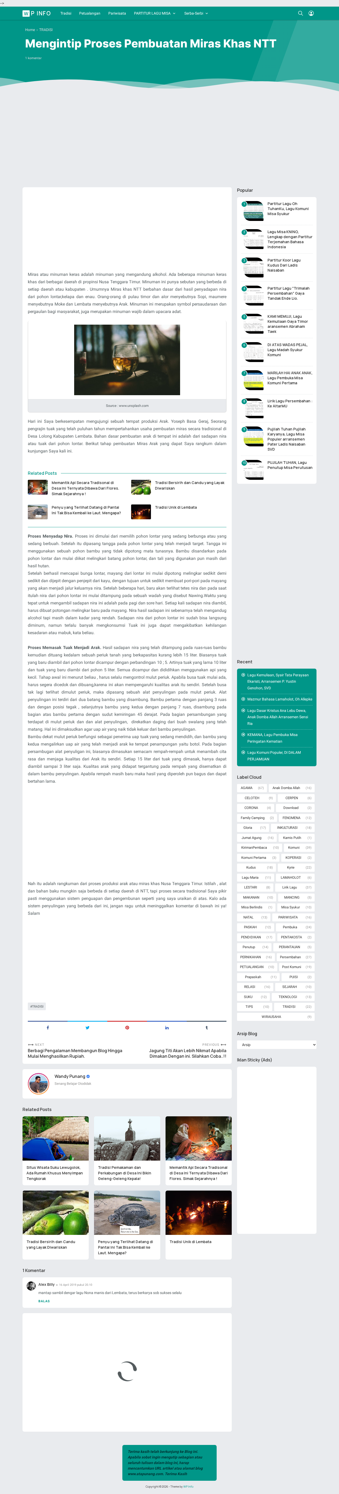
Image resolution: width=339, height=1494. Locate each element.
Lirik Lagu (289, 887)
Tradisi (65, 13)
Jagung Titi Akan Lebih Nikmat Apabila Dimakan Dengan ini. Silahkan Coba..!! (187, 1053)
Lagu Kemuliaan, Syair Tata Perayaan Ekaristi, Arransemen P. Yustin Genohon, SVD (278, 681)
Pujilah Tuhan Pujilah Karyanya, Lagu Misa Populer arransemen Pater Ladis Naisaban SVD (286, 439)
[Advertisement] (169, 142)
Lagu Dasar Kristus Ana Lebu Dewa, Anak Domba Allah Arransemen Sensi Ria (277, 717)
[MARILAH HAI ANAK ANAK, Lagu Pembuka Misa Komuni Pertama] (254, 380)
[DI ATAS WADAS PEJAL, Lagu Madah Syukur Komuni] (254, 352)
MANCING (292, 897)
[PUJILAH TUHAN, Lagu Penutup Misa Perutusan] (254, 470)
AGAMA (246, 788)
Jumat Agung (251, 838)
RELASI (249, 987)
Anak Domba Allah (286, 788)
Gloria (247, 828)
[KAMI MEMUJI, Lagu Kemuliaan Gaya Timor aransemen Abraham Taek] (254, 324)
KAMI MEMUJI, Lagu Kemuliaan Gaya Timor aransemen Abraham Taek (287, 324)
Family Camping (253, 818)
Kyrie (291, 867)
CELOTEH (252, 798)
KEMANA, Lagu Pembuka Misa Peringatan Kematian (272, 738)
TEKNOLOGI (288, 997)
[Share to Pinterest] (127, 1027)
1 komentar (33, 58)
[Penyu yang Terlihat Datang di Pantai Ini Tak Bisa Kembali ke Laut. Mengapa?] (38, 511)
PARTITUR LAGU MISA (152, 13)
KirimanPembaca (254, 848)
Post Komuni (291, 967)
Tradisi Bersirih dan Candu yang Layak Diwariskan (189, 485)
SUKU (248, 997)
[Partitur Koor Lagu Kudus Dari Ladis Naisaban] (254, 267)
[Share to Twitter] (87, 1027)
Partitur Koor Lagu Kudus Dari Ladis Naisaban (284, 265)
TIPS (249, 1007)
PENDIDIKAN (251, 937)
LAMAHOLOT (291, 877)
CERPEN (292, 798)
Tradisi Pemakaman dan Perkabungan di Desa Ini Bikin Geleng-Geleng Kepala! (124, 1173)
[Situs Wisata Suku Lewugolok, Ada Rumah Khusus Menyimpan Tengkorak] (56, 1138)
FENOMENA (291, 818)
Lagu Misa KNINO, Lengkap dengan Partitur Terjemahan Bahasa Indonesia (290, 239)
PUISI (293, 977)
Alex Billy (46, 1284)
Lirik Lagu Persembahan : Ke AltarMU (290, 403)
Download (290, 808)
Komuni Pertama (253, 858)
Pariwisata (117, 13)
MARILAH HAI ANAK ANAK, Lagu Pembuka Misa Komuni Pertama (290, 377)
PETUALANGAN (252, 967)
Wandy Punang (70, 1076)
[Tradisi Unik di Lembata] (141, 511)
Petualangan (89, 13)
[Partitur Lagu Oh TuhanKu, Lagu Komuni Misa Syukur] (254, 211)
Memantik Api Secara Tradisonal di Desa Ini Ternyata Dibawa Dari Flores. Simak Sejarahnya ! (85, 488)
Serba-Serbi (193, 13)
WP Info (37, 13)
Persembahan (290, 957)
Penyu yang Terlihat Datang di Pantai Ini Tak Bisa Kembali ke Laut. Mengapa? (86, 510)
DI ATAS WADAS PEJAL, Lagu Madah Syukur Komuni (287, 349)
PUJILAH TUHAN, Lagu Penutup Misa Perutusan (290, 465)
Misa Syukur (290, 907)
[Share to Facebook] (48, 1027)
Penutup (249, 947)
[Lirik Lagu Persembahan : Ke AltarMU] (254, 408)
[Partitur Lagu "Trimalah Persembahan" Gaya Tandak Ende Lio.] (254, 296)
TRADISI (37, 1006)
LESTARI (250, 887)
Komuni (294, 848)
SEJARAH (289, 987)
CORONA (251, 808)
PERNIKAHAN (250, 957)
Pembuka (290, 927)
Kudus (251, 867)
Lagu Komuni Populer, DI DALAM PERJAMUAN (274, 755)
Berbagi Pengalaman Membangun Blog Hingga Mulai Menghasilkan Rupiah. (75, 1053)
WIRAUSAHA (271, 1017)
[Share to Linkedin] (167, 1027)
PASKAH (250, 927)
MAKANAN (251, 897)
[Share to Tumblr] (206, 1027)
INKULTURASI (287, 828)
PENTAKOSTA (291, 937)
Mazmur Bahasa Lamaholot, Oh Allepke (279, 699)
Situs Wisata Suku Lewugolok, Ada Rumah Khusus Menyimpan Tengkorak (54, 1173)
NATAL (248, 917)
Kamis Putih (292, 838)
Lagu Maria (250, 877)
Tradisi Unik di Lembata (176, 507)
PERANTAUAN (289, 947)
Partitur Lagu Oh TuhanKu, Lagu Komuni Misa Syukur (288, 208)
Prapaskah (253, 977)
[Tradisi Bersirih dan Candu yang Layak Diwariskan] (141, 487)
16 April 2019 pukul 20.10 (75, 1285)
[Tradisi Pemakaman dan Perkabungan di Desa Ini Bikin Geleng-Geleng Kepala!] (127, 1138)
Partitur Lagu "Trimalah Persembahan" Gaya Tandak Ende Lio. (288, 293)
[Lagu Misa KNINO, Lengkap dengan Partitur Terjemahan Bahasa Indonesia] (254, 239)
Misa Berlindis (251, 907)
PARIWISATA (288, 917)
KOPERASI (293, 858)
